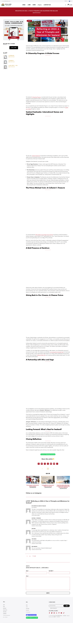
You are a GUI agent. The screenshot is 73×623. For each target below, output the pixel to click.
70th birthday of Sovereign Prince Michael (44, 234)
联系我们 (4, 608)
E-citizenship (28, 612)
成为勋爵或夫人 (11, 60)
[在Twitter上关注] (51, 613)
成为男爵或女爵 (11, 55)
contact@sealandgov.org (6, 1)
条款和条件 (55, 608)
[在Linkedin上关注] (56, 613)
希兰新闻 (29, 20)
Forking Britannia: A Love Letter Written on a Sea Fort (48, 486)
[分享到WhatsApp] (57, 464)
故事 (29, 5)
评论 (27, 576)
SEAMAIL (27, 610)
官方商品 (27, 608)
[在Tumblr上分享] (48, 464)
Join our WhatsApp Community (48, 454)
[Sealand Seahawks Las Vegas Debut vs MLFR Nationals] (53, 469)
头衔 (27, 606)
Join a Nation (5, 617)
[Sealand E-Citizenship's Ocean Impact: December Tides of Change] (42, 469)
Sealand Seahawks (36, 155)
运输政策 (4, 613)
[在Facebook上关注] (49, 613)
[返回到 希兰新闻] (48, 469)
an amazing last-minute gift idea (56, 352)
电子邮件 (51, 571)
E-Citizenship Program (36, 97)
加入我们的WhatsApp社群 (32, 617)
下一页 (34, 556)
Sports (40, 5)
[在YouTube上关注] (61, 613)
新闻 (34, 5)
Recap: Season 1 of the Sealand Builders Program (33, 486)
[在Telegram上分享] (51, 464)
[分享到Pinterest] (45, 464)
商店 (24, 5)
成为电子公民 (48, 5)
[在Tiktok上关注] (63, 613)
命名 (27, 571)
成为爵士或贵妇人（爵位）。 (14, 65)
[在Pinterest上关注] (59, 613)
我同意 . (53, 608)
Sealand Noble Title (41, 355)
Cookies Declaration (6, 615)
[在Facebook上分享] (39, 464)
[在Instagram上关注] (54, 613)
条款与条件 (5, 610)
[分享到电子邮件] (54, 464)
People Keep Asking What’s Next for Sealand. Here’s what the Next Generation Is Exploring (63, 486)
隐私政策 (4, 611)
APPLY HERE (13, 47)
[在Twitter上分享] (42, 464)
